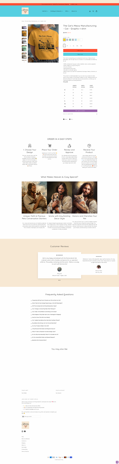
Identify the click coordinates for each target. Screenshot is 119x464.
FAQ (22, 436)
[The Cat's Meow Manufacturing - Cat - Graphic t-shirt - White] (31, 375)
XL (73, 45)
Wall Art (44, 11)
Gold (64, 40)
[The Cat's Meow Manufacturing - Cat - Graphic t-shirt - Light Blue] (28, 375)
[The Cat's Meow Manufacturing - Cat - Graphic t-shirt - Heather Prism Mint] (25, 375)
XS (85, 45)
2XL (77, 45)
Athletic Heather (73, 40)
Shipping (23, 443)
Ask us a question (68, 113)
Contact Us (24, 440)
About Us (74, 11)
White (81, 40)
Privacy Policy (24, 449)
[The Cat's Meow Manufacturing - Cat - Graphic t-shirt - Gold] (22, 375)
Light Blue (75, 40)
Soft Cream (78, 40)
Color (66, 37)
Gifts (66, 11)
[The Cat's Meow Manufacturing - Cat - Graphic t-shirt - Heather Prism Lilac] (24, 375)
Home (23, 21)
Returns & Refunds (26, 438)
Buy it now (80, 54)
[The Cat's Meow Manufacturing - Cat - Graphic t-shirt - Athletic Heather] (27, 375)
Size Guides (24, 447)
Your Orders (24, 392)
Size (64, 43)
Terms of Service (25, 451)
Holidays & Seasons (56, 11)
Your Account (58, 392)
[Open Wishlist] (117, 462)
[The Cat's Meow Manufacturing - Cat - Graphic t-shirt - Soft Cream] (30, 375)
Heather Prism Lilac (67, 40)
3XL (81, 45)
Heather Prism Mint (70, 40)
